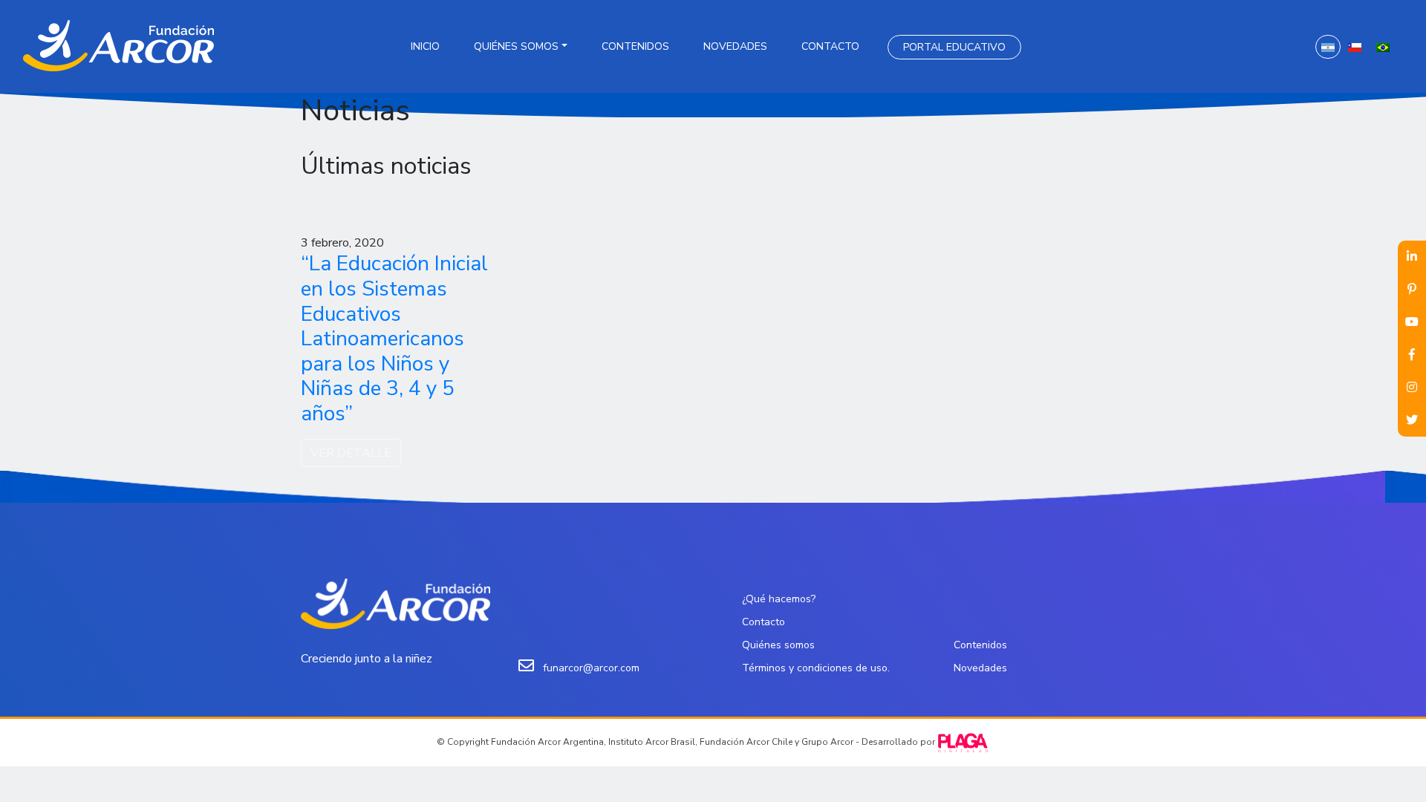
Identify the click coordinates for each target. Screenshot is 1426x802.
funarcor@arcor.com (591, 668)
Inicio (425, 46)
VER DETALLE (350, 453)
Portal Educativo (954, 47)
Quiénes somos (516, 46)
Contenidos (635, 46)
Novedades (735, 46)
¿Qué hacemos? (778, 599)
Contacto (830, 46)
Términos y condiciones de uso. (816, 668)
